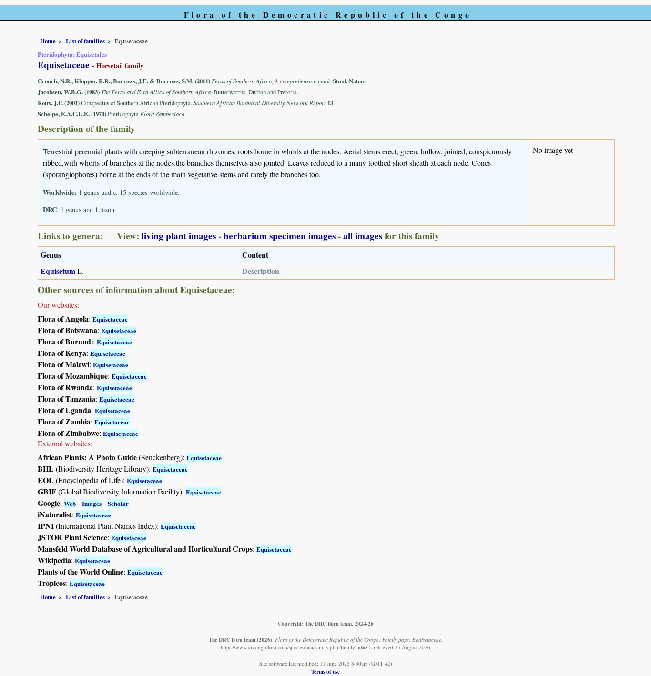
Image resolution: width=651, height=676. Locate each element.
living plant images (179, 235)
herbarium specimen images (280, 235)
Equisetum (58, 270)
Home (48, 41)
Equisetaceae (110, 318)
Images (92, 503)
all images (362, 235)
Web (70, 503)
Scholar (118, 503)
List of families (85, 41)
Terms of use (325, 671)
